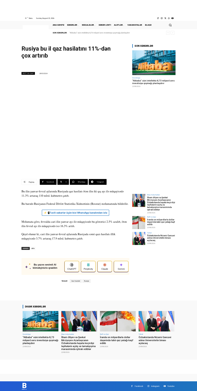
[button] (170, 25)
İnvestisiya (136, 78)
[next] (172, 33)
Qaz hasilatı (75, 281)
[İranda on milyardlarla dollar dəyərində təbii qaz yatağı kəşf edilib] (138, 222)
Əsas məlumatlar (153, 195)
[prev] (168, 33)
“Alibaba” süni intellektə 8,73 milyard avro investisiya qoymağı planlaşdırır (99, 33)
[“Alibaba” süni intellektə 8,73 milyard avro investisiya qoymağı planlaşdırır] (154, 62)
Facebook (139, 386)
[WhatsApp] (169, 18)
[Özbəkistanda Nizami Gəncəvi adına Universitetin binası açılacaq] (138, 238)
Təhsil (149, 233)
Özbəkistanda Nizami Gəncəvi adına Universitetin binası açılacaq (161, 238)
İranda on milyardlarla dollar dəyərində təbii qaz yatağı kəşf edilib (161, 222)
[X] (165, 18)
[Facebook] (158, 18)
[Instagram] (161, 18)
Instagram (155, 386)
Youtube (170, 386)
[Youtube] (172, 18)
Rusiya (86, 281)
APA (32, 248)
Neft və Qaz (28, 73)
